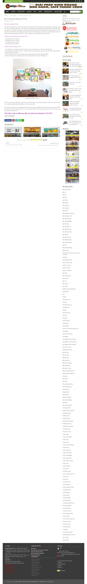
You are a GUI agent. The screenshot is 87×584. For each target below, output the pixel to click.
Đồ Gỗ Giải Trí (66, 291)
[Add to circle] (77, 1)
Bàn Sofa (65, 245)
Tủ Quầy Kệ (65, 529)
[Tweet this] (16, 120)
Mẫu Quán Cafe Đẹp (67, 362)
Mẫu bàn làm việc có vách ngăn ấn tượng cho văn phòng (75, 90)
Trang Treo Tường (67, 431)
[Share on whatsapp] (22, 120)
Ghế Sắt (64, 310)
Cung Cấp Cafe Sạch (67, 259)
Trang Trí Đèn (66, 434)
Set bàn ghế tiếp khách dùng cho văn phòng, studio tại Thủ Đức (74, 103)
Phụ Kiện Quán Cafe (67, 386)
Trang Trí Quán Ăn (67, 450)
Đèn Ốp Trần (65, 278)
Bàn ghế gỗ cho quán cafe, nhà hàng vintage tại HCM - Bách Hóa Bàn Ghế (75, 64)
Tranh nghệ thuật (67, 489)
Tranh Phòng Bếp (66, 497)
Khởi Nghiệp (65, 331)
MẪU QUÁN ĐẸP (66, 365)
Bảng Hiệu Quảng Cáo (67, 247)
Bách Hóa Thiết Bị (66, 189)
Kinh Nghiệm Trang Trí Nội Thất (69, 341)
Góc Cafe (65, 315)
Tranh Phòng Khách (67, 505)
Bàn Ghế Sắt (65, 234)
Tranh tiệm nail (66, 516)
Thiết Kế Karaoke (66, 418)
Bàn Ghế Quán (66, 223)
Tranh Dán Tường (66, 481)
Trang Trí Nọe (66, 439)
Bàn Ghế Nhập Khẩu (67, 221)
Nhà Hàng (65, 376)
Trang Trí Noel (66, 442)
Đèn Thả (64, 281)
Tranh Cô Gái (65, 476)
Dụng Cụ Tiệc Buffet (67, 270)
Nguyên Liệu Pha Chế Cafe (68, 373)
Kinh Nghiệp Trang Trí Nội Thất (69, 344)
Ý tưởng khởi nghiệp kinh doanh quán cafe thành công (75, 97)
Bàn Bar (64, 194)
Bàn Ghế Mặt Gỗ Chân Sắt (68, 213)
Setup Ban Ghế (66, 389)
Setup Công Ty (66, 394)
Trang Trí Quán (66, 447)
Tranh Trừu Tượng (67, 521)
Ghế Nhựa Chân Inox (67, 304)
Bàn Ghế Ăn (65, 200)
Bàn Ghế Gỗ (65, 210)
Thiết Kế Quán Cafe (67, 423)
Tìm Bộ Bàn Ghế (66, 429)
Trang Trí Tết (65, 463)
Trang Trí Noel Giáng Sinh (68, 444)
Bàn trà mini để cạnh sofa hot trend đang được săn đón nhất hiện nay (75, 123)
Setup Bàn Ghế (66, 392)
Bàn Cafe (65, 197)
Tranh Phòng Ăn (66, 495)
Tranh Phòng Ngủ (66, 508)
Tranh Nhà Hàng (66, 492)
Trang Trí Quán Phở (67, 458)
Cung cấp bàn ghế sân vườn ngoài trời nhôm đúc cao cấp (75, 116)
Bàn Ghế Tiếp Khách (67, 239)
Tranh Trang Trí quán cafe (68, 518)
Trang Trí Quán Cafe (67, 452)
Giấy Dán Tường (66, 312)
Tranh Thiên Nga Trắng (68, 513)
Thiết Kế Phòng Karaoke (68, 421)
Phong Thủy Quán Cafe (68, 384)
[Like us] (75, 1)
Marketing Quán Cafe (67, 349)
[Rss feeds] (82, 1)
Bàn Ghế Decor (66, 208)
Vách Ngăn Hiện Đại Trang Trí (69, 534)
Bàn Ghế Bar (65, 202)
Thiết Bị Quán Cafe (67, 413)
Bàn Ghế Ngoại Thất (67, 216)
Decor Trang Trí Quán (67, 262)
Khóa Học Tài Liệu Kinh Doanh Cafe (70, 328)
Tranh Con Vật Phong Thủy (68, 473)
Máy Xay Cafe (66, 355)
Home (7, 11)
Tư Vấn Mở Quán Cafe (68, 532)
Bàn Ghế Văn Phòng (67, 242)
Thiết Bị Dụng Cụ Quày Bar (68, 410)
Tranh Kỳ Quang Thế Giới (68, 487)
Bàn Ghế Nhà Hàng (67, 218)
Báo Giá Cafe (65, 250)
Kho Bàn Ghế (65, 323)
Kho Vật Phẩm (66, 325)
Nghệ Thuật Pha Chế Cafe (68, 370)
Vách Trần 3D (66, 537)
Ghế (64, 294)
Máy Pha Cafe (66, 352)
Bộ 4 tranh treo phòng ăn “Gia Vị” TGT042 (14, 144)
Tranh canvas (66, 468)
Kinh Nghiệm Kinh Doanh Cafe (69, 339)
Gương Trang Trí (66, 320)
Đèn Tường (65, 286)
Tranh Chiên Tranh (67, 471)
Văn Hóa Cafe (66, 540)
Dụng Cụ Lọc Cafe (67, 265)
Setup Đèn (65, 402)
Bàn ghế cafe (66, 205)
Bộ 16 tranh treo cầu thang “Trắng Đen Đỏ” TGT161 (48, 145)
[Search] (81, 12)
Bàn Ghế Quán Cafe (67, 229)
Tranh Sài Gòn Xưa (67, 510)
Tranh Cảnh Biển (66, 466)
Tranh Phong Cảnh (67, 500)
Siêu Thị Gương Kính (67, 405)
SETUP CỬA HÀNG (67, 397)
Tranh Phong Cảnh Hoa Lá (68, 503)
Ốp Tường (65, 381)
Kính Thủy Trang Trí (67, 347)
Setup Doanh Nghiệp (67, 399)
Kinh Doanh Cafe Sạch (67, 333)
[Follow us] (80, 1)
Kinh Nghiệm (65, 336)
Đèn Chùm (65, 273)
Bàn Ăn (64, 192)
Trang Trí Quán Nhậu (67, 455)
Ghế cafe (65, 302)
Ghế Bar (64, 296)
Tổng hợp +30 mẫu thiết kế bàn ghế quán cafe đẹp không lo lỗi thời (75, 71)
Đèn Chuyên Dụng (67, 275)
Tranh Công (65, 479)
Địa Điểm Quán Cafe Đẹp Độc (69, 288)
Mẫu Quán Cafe (66, 360)
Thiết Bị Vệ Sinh (66, 415)
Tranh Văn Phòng (66, 524)
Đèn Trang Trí (66, 283)
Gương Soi (65, 318)
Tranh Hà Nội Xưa (66, 484)
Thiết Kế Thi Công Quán (68, 426)
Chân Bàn (65, 257)
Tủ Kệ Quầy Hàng (66, 526)
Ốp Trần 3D (65, 378)
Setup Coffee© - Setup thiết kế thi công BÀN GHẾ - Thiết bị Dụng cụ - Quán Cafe (34, 581)
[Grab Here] (65, 11)
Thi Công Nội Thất (67, 407)
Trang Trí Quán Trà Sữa (68, 460)
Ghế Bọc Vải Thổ (66, 299)
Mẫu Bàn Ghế (66, 357)
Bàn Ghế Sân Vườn (67, 237)
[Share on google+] (13, 120)
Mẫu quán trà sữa (67, 368)
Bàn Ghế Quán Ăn (67, 226)
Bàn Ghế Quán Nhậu (67, 231)
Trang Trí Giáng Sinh (67, 436)
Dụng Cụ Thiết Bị (66, 267)
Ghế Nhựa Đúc (66, 307)
